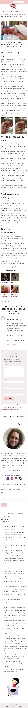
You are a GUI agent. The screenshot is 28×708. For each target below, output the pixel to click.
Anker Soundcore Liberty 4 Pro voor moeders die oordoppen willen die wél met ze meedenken (15, 589)
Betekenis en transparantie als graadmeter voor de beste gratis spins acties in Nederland (14, 656)
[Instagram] (12, 478)
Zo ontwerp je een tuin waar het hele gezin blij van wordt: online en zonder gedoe (14, 560)
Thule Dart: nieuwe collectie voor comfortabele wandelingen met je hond (14, 581)
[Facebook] (7, 478)
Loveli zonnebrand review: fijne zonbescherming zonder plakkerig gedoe (14, 574)
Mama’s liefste (5, 521)
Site (5, 392)
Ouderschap (9, 11)
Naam (5, 379)
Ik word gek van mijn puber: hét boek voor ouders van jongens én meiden (15, 532)
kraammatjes (19, 93)
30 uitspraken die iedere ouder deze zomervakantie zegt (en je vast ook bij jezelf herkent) (15, 623)
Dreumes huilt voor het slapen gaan (15, 424)
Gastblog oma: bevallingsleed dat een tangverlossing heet (13, 418)
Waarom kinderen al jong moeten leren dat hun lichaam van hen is (14, 545)
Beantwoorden (11, 344)
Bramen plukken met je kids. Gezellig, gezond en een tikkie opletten (13, 664)
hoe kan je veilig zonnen (14, 267)
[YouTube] (16, 478)
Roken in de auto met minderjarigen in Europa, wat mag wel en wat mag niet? (15, 615)
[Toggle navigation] (2, 2)
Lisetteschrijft (5, 519)
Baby (9, 301)
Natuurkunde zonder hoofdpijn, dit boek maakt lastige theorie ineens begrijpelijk (14, 553)
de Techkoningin (18, 706)
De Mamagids (5, 517)
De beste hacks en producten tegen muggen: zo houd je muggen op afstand (14, 631)
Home (3, 11)
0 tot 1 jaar (22, 14)
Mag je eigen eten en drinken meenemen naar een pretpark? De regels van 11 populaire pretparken (15, 638)
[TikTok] (20, 478)
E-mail (6, 385)
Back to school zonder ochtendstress (15, 605)
